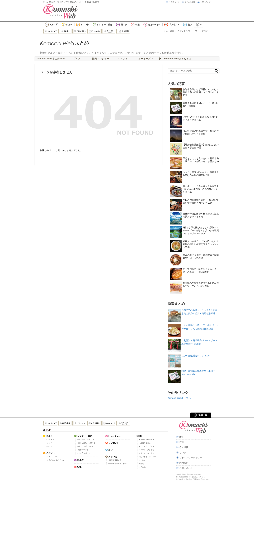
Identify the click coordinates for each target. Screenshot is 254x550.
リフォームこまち (147, 453)
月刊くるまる (145, 443)
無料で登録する (115, 460)
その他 (142, 467)
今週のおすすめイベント (56, 460)
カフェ (49, 446)
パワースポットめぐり (86, 446)
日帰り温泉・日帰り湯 (86, 443)
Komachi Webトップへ (179, 398)
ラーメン (50, 439)
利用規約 (183, 463)
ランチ (49, 443)
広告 (181, 442)
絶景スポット (83, 450)
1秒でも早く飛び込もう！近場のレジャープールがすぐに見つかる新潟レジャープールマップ (201, 230)
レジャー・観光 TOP (86, 439)
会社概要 (183, 447)
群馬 (142, 464)
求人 (181, 437)
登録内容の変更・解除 (117, 464)
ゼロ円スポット (84, 453)
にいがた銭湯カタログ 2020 (195, 355)
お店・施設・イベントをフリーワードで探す (185, 31)
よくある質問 (190, 2)
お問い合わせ (205, 2)
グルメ (77, 58)
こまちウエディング (148, 446)
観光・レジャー (100, 58)
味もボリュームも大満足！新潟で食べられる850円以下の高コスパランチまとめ (201, 189)
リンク (182, 452)
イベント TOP (52, 457)
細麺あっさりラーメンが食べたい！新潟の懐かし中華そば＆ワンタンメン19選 (201, 244)
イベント (122, 58)
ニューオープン (144, 58)
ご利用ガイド (174, 2)
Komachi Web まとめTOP (50, 58)
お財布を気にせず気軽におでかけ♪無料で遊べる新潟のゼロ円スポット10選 (201, 92)
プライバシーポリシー (190, 457)
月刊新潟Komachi (147, 439)
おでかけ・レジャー (148, 457)
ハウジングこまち (147, 450)
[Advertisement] (105, 497)
